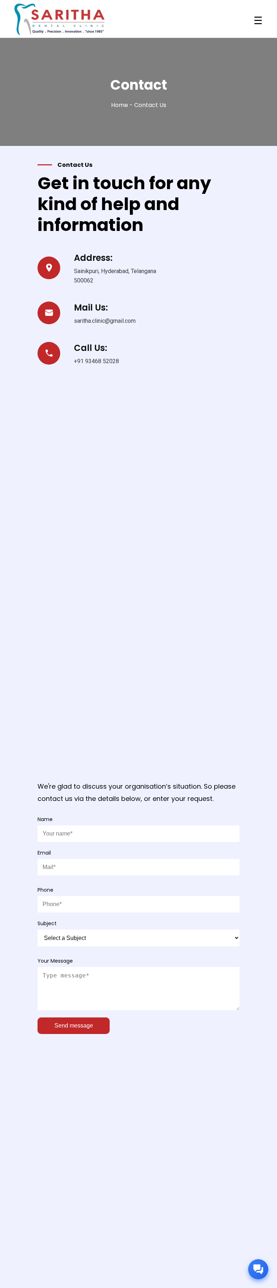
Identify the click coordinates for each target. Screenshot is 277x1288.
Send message (73, 1025)
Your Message (55, 960)
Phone (45, 889)
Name (45, 819)
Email (44, 852)
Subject (47, 923)
